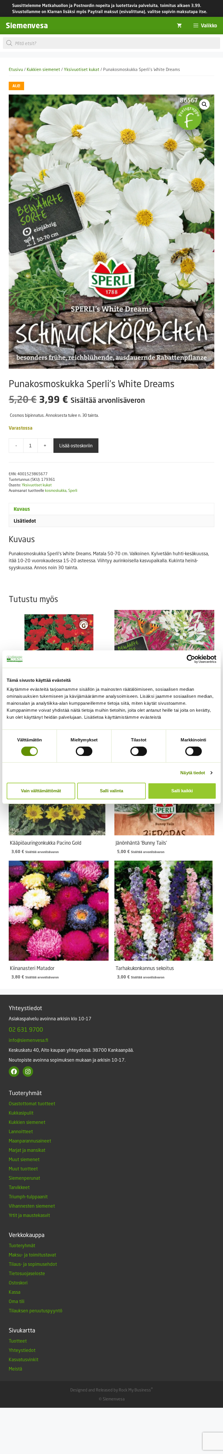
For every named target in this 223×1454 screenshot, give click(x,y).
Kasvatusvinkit (23, 1359)
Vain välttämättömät (41, 790)
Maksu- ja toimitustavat (32, 1254)
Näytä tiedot (192, 772)
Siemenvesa (27, 25)
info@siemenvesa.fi (28, 1040)
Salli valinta (111, 790)
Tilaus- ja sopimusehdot (33, 1264)
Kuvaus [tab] (22, 509)
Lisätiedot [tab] (25, 521)
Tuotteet (18, 1340)
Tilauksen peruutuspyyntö (35, 1310)
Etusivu (16, 69)
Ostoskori (18, 1282)
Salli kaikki (182, 790)
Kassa (14, 1292)
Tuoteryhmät (22, 1245)
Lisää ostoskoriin (76, 445)
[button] (204, 104)
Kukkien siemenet (43, 69)
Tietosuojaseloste (27, 1273)
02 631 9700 (26, 1029)
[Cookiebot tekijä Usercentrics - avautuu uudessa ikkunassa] (191, 658)
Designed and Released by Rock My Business (110, 1389)
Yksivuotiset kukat (81, 69)
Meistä (15, 1368)
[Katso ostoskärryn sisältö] (179, 25)
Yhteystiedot (22, 1350)
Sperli (72, 490)
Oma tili (16, 1301)
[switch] (84, 751)
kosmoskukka (55, 490)
